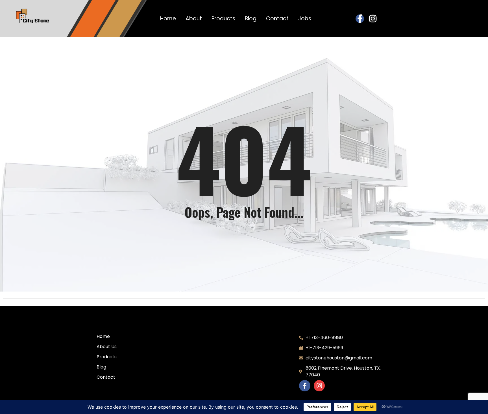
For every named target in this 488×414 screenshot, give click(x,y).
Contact (277, 18)
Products (223, 18)
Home (168, 18)
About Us (107, 346)
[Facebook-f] (360, 18)
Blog (250, 18)
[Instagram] (373, 18)
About (194, 18)
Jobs (304, 18)
